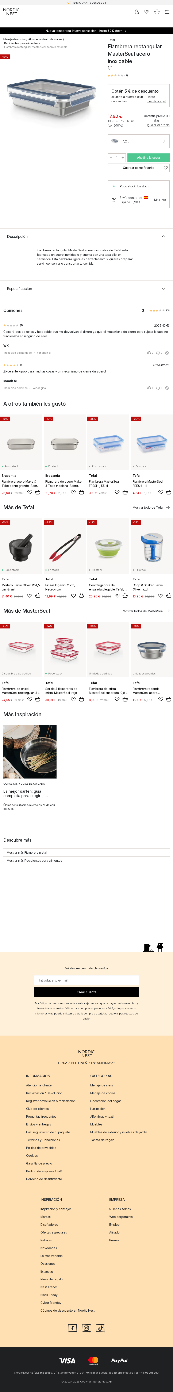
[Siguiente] (95, 104)
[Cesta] (157, 12)
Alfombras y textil (102, 1116)
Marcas (46, 1217)
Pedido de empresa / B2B (44, 1171)
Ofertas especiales (54, 1232)
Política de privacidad (41, 1148)
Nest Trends (49, 1287)
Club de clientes (37, 1108)
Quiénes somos (120, 1209)
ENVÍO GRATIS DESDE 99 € (89, 2)
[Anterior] (7, 104)
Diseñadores (49, 1224)
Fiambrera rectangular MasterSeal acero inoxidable (36, 47)
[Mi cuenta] (137, 12)
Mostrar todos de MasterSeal (143, 611)
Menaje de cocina (14, 39)
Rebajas (46, 1240)
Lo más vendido (52, 1256)
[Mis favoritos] (147, 12)
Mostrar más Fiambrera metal (27, 852)
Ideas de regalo (52, 1279)
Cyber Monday (51, 1302)
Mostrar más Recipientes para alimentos (34, 860)
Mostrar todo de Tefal (148, 507)
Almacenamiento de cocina (45, 39)
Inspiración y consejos (56, 1209)
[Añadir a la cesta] (37, 492)
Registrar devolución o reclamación (51, 1101)
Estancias (47, 1271)
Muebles (96, 1124)
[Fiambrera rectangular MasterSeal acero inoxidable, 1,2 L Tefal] (51, 103)
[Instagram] (86, 1327)
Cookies (32, 1155)
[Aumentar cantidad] (123, 157)
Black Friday (49, 1295)
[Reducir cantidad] (111, 157)
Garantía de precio (39, 1163)
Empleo (114, 1224)
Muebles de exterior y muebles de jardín (118, 1132)
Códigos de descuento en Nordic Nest (68, 1310)
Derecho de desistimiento (44, 1179)
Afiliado (114, 1232)
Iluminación (97, 1108)
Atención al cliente (39, 1085)
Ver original (44, 352)
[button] (118, 75)
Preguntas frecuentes (41, 1116)
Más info (160, 200)
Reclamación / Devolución (44, 1093)
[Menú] (167, 12)
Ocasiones (48, 1263)
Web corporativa (121, 1217)
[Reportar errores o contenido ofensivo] (167, 352)
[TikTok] (100, 1327)
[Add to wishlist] (29, 492)
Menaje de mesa (102, 1085)
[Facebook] (73, 1327)
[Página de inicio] (11, 11)
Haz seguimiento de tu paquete (48, 1132)
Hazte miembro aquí (156, 99)
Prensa (114, 1240)
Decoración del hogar (105, 1101)
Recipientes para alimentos (21, 43)
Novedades (49, 1248)
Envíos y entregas (38, 1124)
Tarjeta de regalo (102, 1140)
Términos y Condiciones (43, 1140)
